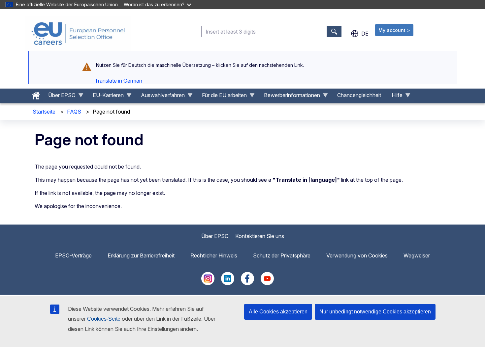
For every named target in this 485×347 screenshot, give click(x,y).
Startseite (44, 112)
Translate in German (118, 80)
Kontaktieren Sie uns (259, 236)
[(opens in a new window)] (207, 283)
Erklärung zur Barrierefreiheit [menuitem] (141, 255)
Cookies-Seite (103, 319)
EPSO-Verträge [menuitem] (73, 255)
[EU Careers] (78, 33)
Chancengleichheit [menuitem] (359, 95)
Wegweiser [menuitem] (417, 255)
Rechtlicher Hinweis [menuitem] (213, 255)
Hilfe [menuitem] (394, 97)
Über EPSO (215, 236)
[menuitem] (36, 94)
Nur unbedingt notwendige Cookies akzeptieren (375, 311)
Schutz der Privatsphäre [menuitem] (281, 255)
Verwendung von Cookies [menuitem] (357, 255)
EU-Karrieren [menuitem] (105, 97)
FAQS (74, 112)
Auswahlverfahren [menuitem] (160, 97)
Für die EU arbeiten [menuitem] (222, 97)
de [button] (365, 33)
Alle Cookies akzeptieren (278, 311)
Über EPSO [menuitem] (59, 97)
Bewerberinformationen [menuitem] (289, 97)
